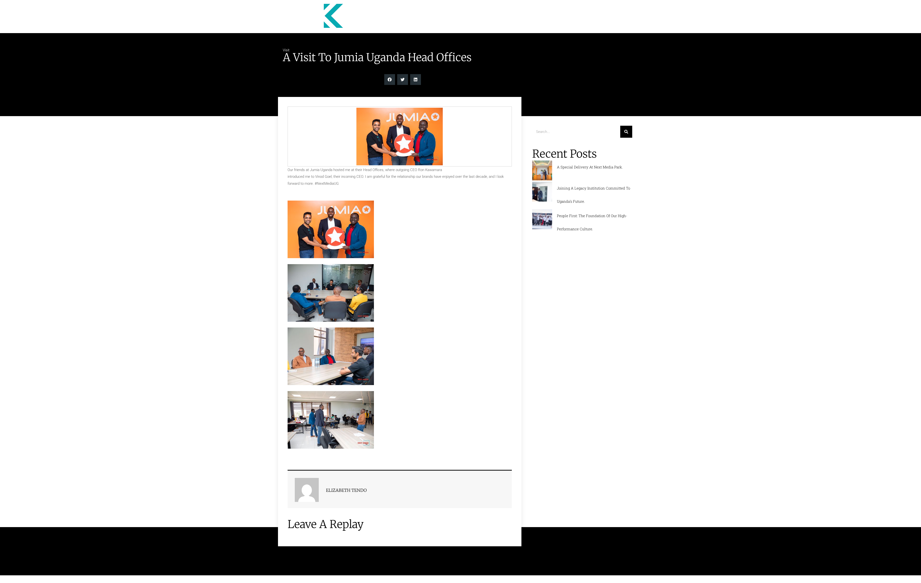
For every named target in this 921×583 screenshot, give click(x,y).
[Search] (626, 132)
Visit (286, 50)
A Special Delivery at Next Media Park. (590, 167)
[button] (389, 79)
